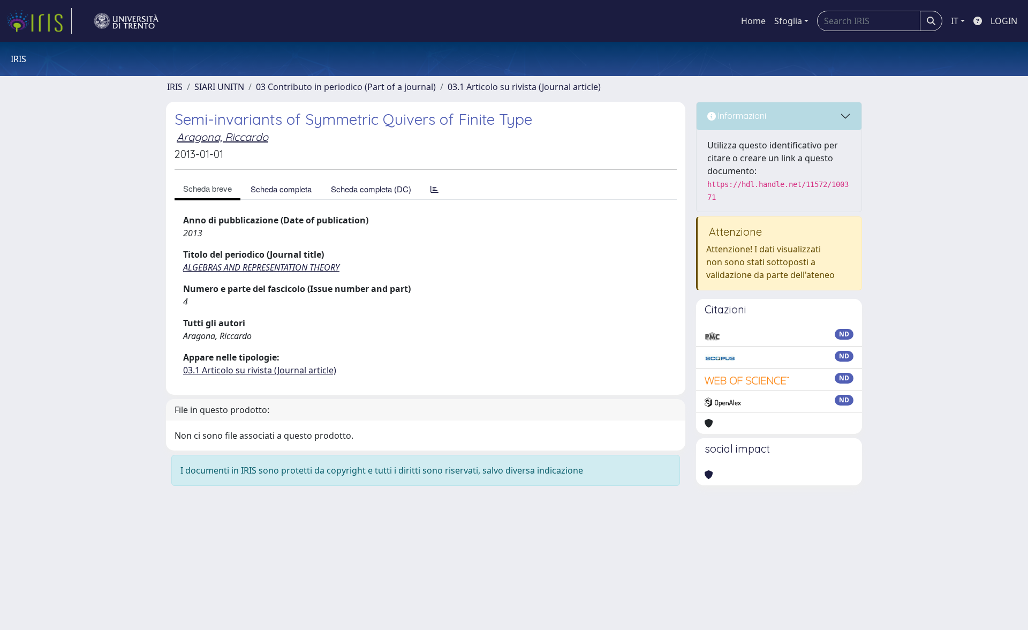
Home (753, 21)
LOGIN (1004, 21)
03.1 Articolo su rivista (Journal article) (524, 87)
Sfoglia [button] (788, 21)
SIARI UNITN (219, 87)
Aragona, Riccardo (222, 137)
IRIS (175, 87)
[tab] (434, 188)
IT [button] (954, 21)
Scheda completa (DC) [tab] (371, 188)
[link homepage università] (126, 21)
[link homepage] (39, 21)
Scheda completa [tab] (281, 188)
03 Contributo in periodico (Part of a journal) (346, 87)
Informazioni (741, 115)
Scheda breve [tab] (207, 188)
